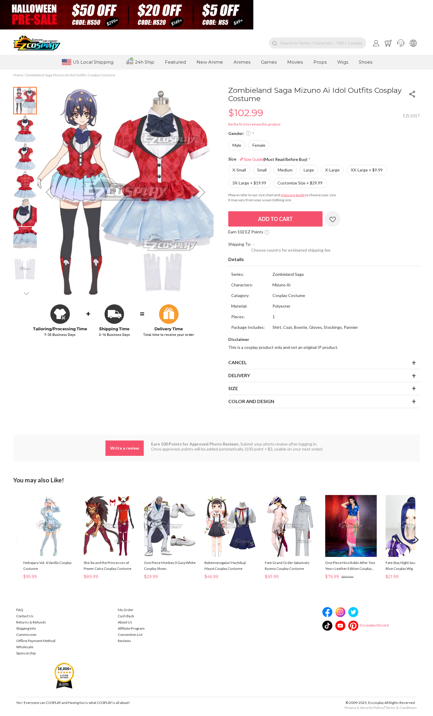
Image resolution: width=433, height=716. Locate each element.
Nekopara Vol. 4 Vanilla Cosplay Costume (47, 565)
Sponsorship (26, 653)
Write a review (124, 448)
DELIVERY (239, 375)
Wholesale (24, 647)
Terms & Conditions (401, 707)
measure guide (293, 195)
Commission (26, 634)
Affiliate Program (131, 628)
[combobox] (317, 43)
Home (18, 75)
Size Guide (275, 159)
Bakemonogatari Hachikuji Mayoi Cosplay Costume (225, 565)
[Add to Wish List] (332, 219)
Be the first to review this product (254, 124)
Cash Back (126, 616)
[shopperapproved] (64, 675)
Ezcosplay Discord (374, 625)
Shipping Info (26, 628)
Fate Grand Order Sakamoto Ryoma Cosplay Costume (287, 565)
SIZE (233, 388)
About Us (125, 622)
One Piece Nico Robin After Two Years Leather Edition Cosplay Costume (350, 566)
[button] (401, 43)
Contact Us (25, 616)
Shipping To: (239, 244)
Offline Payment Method (35, 641)
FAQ (19, 610)
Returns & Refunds (31, 622)
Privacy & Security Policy (364, 707)
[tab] (324, 259)
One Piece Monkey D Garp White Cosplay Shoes (170, 565)
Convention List (130, 634)
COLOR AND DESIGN (251, 401)
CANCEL (237, 362)
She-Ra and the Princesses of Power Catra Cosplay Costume (107, 565)
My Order (125, 610)
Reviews (124, 641)
